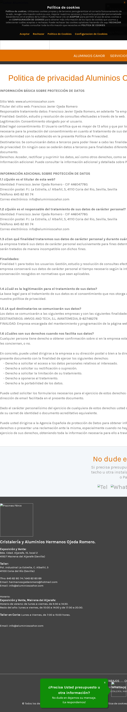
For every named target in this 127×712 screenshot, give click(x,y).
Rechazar (38, 33)
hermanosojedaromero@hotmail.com (33, 582)
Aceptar (25, 33)
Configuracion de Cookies (91, 33)
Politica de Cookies (60, 33)
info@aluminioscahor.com (26, 585)
